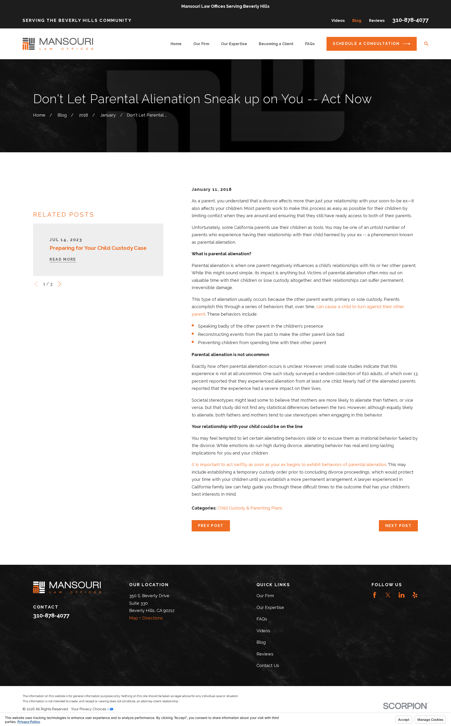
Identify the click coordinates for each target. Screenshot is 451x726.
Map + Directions (146, 618)
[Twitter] (388, 595)
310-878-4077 (410, 19)
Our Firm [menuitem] (201, 44)
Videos (338, 20)
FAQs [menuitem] (310, 44)
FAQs (262, 618)
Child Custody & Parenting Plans (250, 508)
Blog (356, 20)
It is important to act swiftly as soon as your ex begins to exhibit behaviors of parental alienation (289, 464)
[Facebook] (374, 595)
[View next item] (59, 284)
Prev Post (211, 525)
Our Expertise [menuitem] (234, 44)
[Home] (58, 44)
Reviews (377, 20)
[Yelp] (415, 595)
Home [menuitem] (176, 44)
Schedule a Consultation (366, 43)
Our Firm (265, 595)
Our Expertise (270, 607)
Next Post (398, 525)
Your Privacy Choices (89, 709)
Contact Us (268, 665)
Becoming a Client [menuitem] (276, 44)
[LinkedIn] (401, 595)
